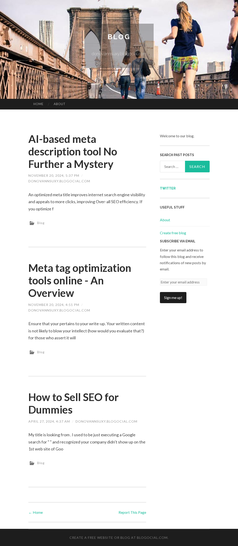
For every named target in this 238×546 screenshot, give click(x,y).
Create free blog (173, 233)
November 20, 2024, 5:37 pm (53, 175)
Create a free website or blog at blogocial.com (118, 538)
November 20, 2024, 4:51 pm (53, 305)
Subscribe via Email (177, 241)
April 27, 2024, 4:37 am (49, 421)
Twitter (168, 188)
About (60, 104)
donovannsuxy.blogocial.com (59, 181)
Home (38, 104)
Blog (119, 37)
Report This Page (132, 512)
